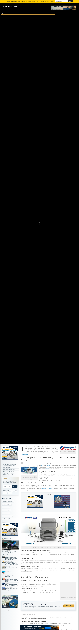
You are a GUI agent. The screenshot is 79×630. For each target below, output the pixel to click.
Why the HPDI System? (6, 467)
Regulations (5, 493)
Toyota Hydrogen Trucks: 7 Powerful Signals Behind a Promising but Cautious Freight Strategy (9, 553)
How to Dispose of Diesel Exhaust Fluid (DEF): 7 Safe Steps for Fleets (11, 585)
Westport (48, 465)
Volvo (42, 465)
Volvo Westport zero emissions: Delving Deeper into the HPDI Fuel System (9, 465)
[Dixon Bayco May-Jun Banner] (35, 508)
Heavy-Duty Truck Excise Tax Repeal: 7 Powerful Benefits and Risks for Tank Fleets (11, 558)
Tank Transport (10, 6)
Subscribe (23, 13)
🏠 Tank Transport (6, 13)
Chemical (12, 490)
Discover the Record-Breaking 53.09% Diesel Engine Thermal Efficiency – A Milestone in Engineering (10, 574)
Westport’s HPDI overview (46, 488)
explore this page (24, 454)
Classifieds (46, 13)
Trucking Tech (9, 493)
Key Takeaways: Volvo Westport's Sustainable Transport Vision (8, 474)
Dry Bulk (16, 490)
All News (4, 490)
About (52, 13)
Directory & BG (38, 13)
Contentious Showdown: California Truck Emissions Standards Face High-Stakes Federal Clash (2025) (11, 563)
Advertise (30, 13)
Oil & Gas (8, 490)
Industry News (16, 13)
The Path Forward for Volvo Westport (9, 469)
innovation (47, 468)
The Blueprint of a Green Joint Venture (9, 471)
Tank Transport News (39, 214)
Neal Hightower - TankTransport (31, 231)
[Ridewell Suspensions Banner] (10, 607)
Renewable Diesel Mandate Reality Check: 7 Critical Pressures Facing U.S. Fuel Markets (11, 589)
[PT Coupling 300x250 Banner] (62, 508)
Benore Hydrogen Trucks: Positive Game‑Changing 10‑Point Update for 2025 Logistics (11, 569)
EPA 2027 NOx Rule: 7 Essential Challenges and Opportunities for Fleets (11, 580)
